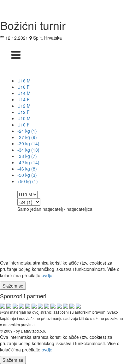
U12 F (23, 112)
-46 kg (27, 168)
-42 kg (28, 162)
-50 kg (27, 175)
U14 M (24, 93)
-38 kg (27, 156)
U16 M (24, 80)
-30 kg (28, 143)
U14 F (23, 99)
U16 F (23, 87)
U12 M (24, 106)
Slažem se (13, 286)
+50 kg (27, 181)
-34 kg (28, 150)
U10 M (24, 118)
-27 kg (27, 137)
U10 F (23, 124)
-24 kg (27, 131)
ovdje (47, 275)
